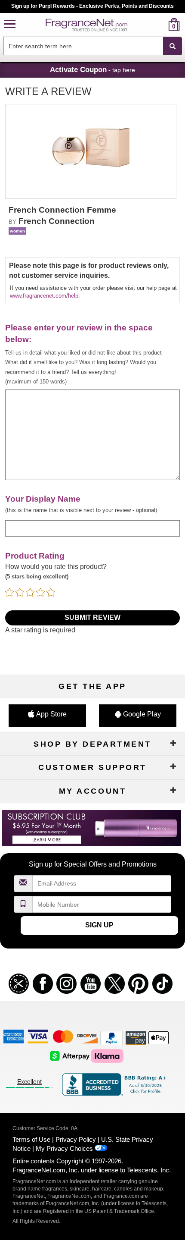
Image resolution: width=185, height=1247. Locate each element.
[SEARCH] (172, 46)
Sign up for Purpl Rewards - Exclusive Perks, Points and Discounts (92, 6)
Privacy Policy (76, 1139)
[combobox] (92, 46)
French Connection (56, 221)
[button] (10, 24)
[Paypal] (111, 1037)
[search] (160, 24)
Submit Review (92, 617)
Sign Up (99, 925)
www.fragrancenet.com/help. (45, 295)
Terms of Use (31, 1139)
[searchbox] (83, 46)
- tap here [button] (92, 69)
